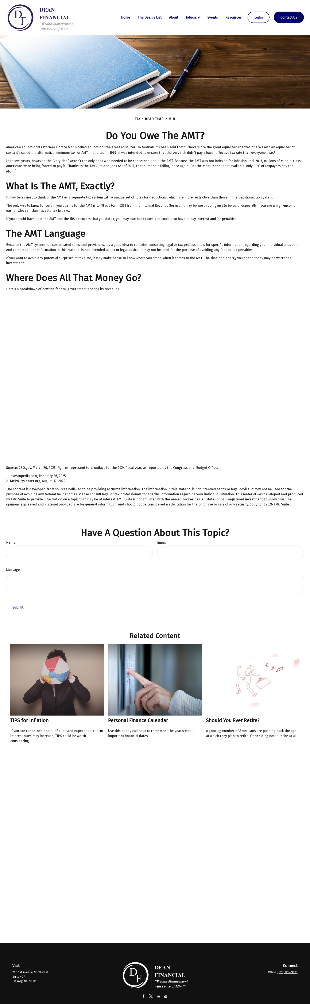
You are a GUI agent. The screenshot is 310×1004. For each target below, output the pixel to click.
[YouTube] (165, 996)
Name (10, 542)
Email (161, 542)
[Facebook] (143, 996)
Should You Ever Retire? (233, 720)
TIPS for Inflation (29, 720)
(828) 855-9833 (288, 972)
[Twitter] (151, 996)
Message (13, 570)
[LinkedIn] (158, 996)
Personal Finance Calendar (138, 720)
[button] (125, 17)
